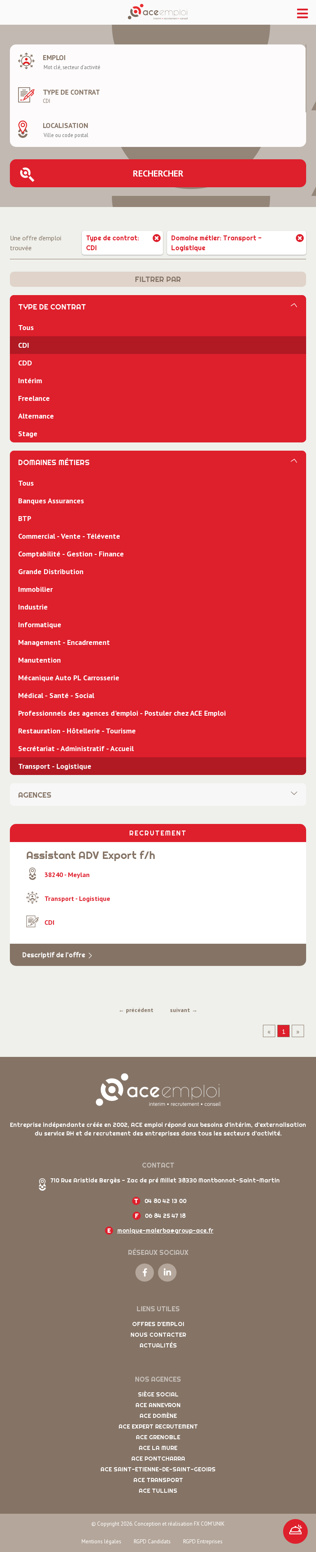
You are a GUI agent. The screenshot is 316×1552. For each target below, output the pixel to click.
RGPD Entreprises (203, 1541)
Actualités (158, 1345)
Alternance (36, 416)
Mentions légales (101, 1541)
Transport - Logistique (54, 766)
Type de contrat (71, 92)
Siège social (158, 1394)
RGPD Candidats (152, 1541)
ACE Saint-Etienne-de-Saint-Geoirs (158, 1469)
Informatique (39, 624)
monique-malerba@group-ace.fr (165, 1230)
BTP (24, 518)
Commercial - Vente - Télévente (69, 536)
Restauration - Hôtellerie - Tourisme (77, 730)
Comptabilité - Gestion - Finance (71, 553)
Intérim (30, 380)
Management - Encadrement (64, 642)
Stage (27, 433)
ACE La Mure (158, 1448)
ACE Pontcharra (158, 1458)
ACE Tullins (158, 1490)
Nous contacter (158, 1334)
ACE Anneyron (158, 1405)
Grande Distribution (51, 571)
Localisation (65, 125)
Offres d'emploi (158, 1324)
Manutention (39, 660)
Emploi (54, 57)
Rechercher (158, 173)
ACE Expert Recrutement (158, 1426)
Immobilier (35, 589)
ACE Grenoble (158, 1437)
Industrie (33, 607)
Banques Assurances (51, 500)
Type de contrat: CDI (112, 243)
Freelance (34, 398)
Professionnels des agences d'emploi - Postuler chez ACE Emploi (122, 713)
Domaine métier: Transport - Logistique (216, 243)
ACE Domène (158, 1415)
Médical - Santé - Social (56, 695)
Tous (26, 327)
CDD (25, 363)
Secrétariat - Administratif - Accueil (76, 748)
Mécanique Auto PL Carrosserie (68, 677)
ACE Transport (158, 1480)
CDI (23, 345)
